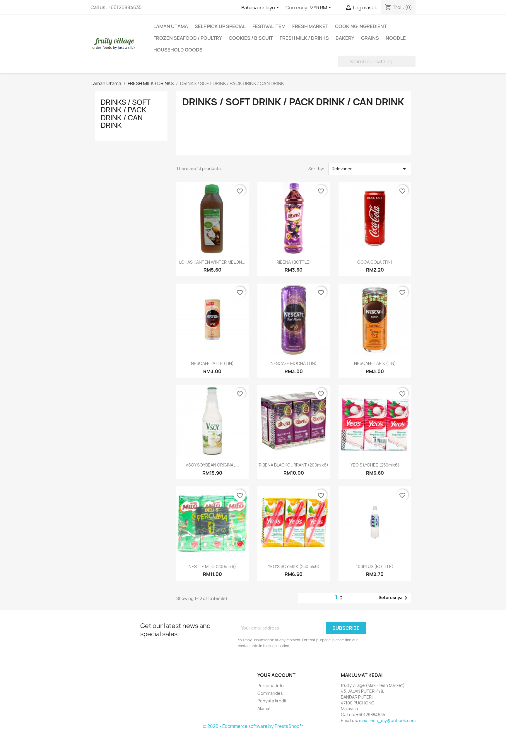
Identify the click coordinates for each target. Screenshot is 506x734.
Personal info (270, 685)
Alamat (264, 708)
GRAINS (370, 38)
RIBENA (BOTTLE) (293, 262)
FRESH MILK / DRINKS (304, 38)
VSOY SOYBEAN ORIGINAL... (212, 465)
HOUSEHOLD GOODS (178, 50)
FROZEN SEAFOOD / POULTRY (187, 38)
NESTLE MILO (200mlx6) (212, 566)
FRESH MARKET (310, 26)
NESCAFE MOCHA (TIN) (294, 363)
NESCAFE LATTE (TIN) (212, 363)
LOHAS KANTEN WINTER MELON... (212, 262)
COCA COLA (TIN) (374, 262)
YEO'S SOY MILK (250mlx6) (293, 566)
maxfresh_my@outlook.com (387, 720)
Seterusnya (394, 597)
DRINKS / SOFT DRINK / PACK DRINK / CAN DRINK (125, 113)
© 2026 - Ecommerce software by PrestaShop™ (253, 726)
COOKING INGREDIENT (361, 26)
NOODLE (396, 38)
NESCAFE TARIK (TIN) (375, 363)
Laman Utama (170, 26)
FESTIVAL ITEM (269, 26)
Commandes (270, 693)
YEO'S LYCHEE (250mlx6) (375, 465)
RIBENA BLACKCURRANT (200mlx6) (293, 465)
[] (413, 65)
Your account (276, 675)
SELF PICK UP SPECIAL (220, 26)
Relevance (370, 168)
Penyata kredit (272, 701)
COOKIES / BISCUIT (251, 38)
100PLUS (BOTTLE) (375, 566)
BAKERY (345, 38)
